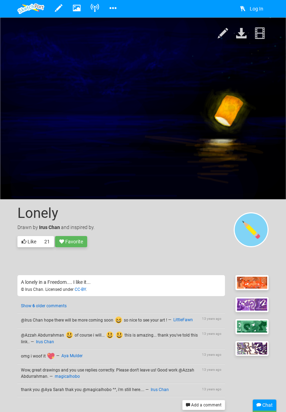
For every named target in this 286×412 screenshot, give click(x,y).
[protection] (252, 305)
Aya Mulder (72, 356)
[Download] (241, 33)
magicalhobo (67, 376)
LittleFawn (183, 320)
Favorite (73, 241)
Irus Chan (49, 227)
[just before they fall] (252, 349)
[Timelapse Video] (260, 33)
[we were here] (252, 283)
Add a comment (205, 405)
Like (31, 241)
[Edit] (223, 33)
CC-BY (80, 289)
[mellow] (252, 327)
